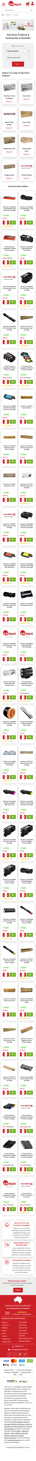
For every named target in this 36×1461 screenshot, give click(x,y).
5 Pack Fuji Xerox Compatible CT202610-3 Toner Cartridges (9, 1117)
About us (5, 1322)
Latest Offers (23, 1322)
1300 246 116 (18, 1346)
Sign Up (18, 1290)
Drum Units (26, 96)
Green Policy (22, 1325)
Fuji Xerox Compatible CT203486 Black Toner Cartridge (26, 208)
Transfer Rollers (26, 175)
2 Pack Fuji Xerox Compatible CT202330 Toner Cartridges (9, 248)
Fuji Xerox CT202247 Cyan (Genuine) (26, 407)
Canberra (7, 1435)
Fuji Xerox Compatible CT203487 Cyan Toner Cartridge (9, 605)
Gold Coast (24, 1433)
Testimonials (6, 1339)
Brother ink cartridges (18, 1424)
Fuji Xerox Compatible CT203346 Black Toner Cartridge (9, 645)
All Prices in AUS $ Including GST (18, 1306)
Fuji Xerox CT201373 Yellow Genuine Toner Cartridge (9, 1078)
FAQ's (20, 1374)
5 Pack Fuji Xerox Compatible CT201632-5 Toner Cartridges (26, 1155)
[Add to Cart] (13, 223)
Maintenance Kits (9, 149)
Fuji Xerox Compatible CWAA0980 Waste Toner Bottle (26, 248)
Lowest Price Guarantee (23, 1370)
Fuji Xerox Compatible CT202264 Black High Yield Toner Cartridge (26, 525)
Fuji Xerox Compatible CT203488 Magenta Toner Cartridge (26, 881)
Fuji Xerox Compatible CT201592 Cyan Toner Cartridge (9, 841)
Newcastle (14, 1435)
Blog (15, 1374)
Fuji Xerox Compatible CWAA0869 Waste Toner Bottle (9, 763)
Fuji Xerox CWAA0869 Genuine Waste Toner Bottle (26, 1000)
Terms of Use (23, 1330)
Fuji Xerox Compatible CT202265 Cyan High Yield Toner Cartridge (9, 407)
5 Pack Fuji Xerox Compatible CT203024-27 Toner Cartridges (26, 1117)
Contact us (5, 1325)
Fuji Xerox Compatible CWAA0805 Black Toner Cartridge (26, 645)
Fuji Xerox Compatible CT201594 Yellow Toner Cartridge (9, 881)
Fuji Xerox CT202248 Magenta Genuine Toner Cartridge (9, 447)
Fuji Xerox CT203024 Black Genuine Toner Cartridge (26, 763)
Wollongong (12, 1438)
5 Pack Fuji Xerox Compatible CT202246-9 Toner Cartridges (9, 1195)
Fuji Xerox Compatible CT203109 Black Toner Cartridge (26, 1078)
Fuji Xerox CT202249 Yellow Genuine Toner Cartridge (26, 447)
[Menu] (3, 4)
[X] (14, 1354)
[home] (3, 15)
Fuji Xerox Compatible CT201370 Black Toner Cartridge (9, 328)
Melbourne (25, 1431)
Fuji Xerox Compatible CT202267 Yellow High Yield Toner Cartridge (26, 565)
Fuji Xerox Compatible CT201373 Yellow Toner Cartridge (9, 960)
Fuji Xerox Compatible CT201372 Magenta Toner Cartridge (26, 921)
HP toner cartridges (17, 1426)
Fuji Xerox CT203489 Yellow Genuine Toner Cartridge (9, 525)
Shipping (4, 1328)
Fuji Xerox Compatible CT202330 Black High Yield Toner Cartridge (9, 208)
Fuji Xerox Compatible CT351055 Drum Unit (26, 604)
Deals (3, 1333)
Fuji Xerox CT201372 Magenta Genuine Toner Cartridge (26, 1040)
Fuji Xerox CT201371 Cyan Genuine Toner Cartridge (9, 1040)
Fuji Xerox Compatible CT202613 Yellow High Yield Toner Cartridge (26, 803)
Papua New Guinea (14, 1440)
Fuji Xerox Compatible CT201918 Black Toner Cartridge (9, 723)
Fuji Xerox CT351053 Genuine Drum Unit (9, 999)
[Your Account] (32, 4)
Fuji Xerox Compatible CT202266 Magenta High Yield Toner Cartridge (9, 566)
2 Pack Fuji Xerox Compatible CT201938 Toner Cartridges (26, 683)
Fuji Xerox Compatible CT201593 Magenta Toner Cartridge (26, 841)
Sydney (18, 1431)
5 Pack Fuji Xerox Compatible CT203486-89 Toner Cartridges (9, 1155)
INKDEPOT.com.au (24, 1447)
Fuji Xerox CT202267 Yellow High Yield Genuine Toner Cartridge (9, 684)
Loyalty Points (6, 1341)
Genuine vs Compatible (11, 1372)
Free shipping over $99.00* (19, 1349)
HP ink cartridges (17, 1422)
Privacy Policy (23, 1328)
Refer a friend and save (26, 1338)
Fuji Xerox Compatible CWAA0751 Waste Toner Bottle (26, 723)
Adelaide (17, 1433)
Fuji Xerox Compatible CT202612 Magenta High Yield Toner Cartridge (9, 804)
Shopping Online (26, 1372)
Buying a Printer (9, 1370)
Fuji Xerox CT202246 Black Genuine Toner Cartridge (26, 960)
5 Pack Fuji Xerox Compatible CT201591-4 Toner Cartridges (9, 368)
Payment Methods (24, 1341)
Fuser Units (26, 122)
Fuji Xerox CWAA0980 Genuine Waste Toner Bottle (9, 288)
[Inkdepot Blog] (25, 1354)
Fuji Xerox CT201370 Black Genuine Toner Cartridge (26, 328)
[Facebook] (9, 1354)
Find (16, 64)
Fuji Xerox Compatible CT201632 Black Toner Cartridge (9, 921)
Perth (12, 1433)
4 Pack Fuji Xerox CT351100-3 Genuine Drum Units (26, 1195)
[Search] (31, 10)
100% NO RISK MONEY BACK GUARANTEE (18, 1308)
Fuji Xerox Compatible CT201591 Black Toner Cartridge (26, 288)
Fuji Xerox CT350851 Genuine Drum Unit (9, 485)
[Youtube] (20, 1354)
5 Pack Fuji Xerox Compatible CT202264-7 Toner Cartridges (26, 368)
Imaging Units (9, 175)
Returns (4, 1330)
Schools (4, 1336)
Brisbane (7, 1433)
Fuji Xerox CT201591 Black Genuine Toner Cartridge (26, 485)
